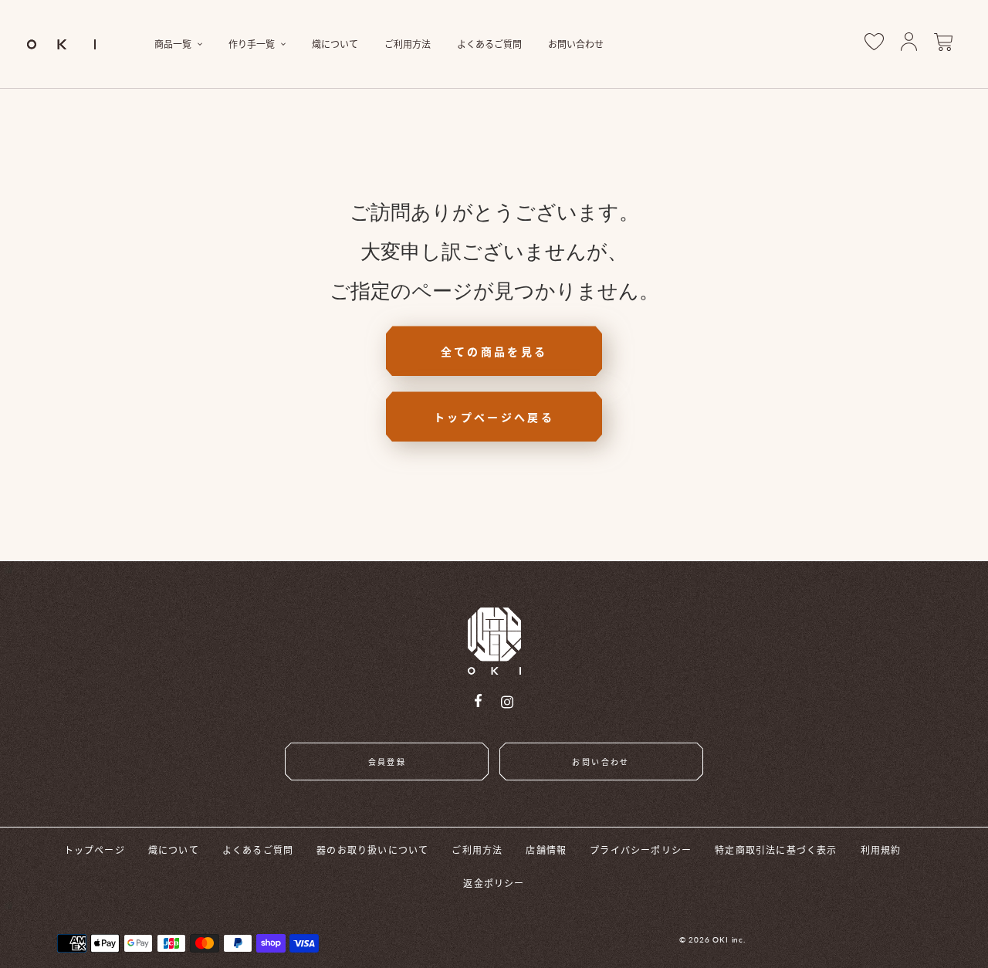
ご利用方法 (477, 849)
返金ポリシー (493, 882)
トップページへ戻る (494, 417)
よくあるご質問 (257, 849)
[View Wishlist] (874, 44)
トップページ (94, 849)
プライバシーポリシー (641, 849)
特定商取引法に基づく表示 (776, 849)
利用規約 (881, 849)
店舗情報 (546, 849)
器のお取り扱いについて (372, 849)
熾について (173, 849)
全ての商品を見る (494, 351)
